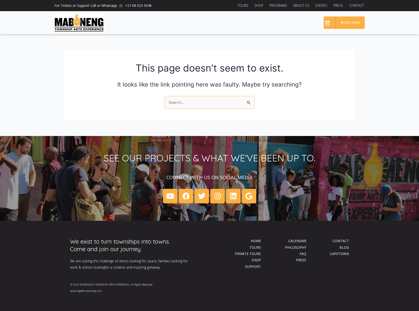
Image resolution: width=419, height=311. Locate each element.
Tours (243, 5)
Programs (278, 5)
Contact (356, 5)
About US (301, 5)
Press (338, 5)
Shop (258, 5)
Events (321, 5)
